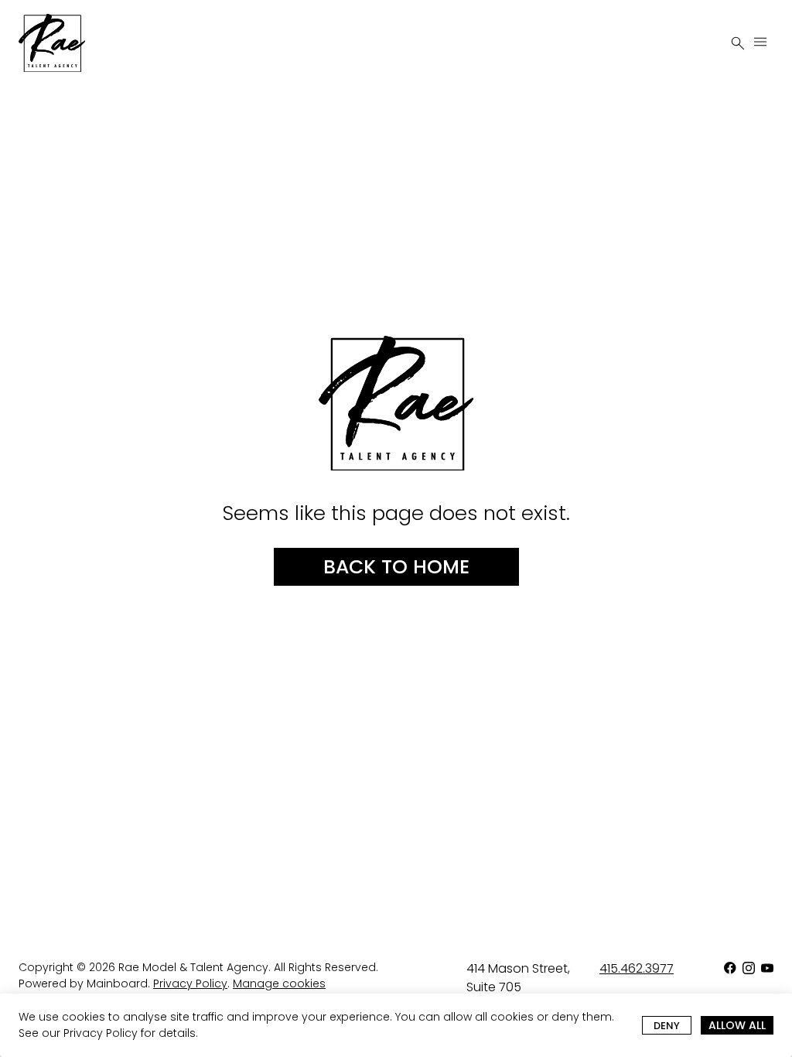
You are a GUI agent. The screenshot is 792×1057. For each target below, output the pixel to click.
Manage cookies (279, 983)
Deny (667, 1025)
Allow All (737, 1025)
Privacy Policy (100, 1033)
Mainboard (117, 983)
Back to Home (396, 566)
